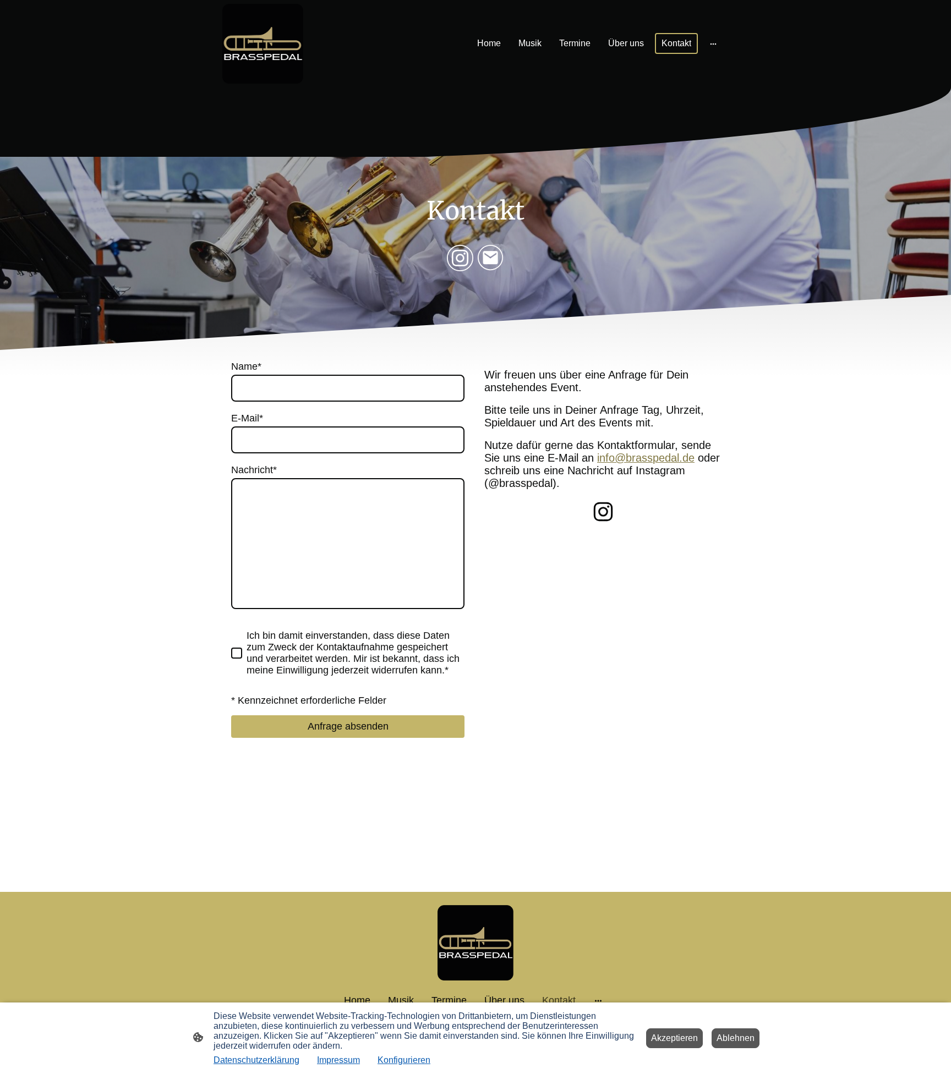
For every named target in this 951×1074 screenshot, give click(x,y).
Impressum (338, 1060)
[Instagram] (460, 258)
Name (246, 366)
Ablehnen (736, 1038)
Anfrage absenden (348, 726)
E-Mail (247, 418)
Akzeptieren (674, 1038)
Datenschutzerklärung (256, 1060)
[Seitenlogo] (262, 44)
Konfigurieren (404, 1060)
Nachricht (254, 469)
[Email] (491, 258)
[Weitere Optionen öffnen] (713, 43)
